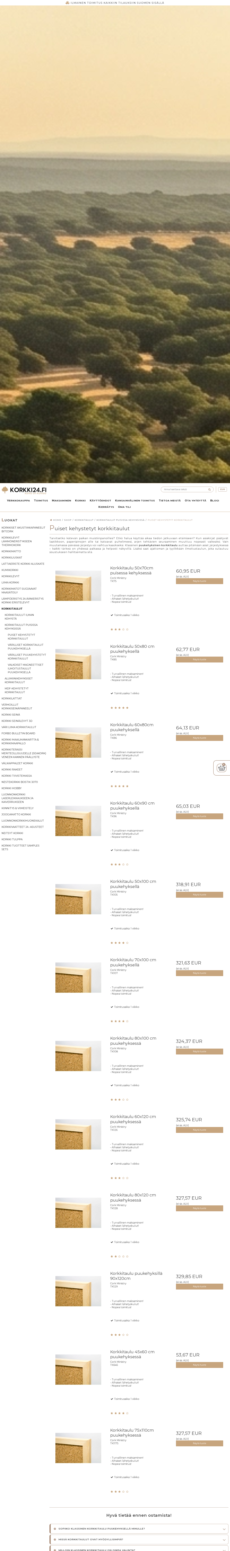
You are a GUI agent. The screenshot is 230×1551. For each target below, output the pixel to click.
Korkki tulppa (12, 839)
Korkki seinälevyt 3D (17, 720)
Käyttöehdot (100, 500)
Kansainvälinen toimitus (135, 500)
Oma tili (124, 506)
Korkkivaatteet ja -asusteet (23, 826)
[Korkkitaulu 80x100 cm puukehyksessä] (78, 1061)
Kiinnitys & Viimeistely (17, 808)
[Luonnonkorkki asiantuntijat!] (57, 490)
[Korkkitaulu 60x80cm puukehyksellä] (78, 748)
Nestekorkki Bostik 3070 (20, 782)
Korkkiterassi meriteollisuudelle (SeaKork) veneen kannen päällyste (24, 753)
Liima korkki (10, 582)
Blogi (214, 500)
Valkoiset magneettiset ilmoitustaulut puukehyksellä (25, 668)
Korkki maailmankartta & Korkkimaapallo (20, 741)
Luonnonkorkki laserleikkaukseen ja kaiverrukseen (17, 798)
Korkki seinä (11, 714)
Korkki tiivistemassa (17, 775)
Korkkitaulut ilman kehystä (19, 616)
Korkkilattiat (12, 698)
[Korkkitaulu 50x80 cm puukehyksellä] (78, 670)
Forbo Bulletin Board (18, 733)
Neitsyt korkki (12, 833)
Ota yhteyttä (195, 500)
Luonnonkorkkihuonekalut (23, 820)
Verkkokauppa (18, 500)
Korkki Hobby (11, 788)
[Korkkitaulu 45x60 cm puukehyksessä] (78, 1375)
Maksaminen (61, 500)
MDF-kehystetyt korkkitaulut (17, 690)
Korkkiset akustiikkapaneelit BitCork (23, 529)
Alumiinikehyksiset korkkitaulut (19, 680)
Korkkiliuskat (12, 557)
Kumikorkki (10, 570)
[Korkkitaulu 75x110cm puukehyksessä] (78, 1453)
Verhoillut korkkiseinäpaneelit (17, 706)
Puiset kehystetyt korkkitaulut (21, 636)
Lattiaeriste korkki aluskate (23, 563)
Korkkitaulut (12, 608)
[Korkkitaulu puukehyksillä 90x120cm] (78, 1297)
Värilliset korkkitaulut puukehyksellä (25, 646)
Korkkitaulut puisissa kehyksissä (21, 626)
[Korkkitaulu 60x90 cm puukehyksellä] (78, 826)
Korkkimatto (11, 551)
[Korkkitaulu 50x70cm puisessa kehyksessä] (78, 591)
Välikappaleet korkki (17, 763)
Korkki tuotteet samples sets (20, 847)
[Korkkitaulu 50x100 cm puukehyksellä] (78, 905)
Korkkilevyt (11, 576)
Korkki (80, 500)
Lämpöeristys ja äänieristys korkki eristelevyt (23, 600)
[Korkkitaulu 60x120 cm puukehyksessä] (78, 1140)
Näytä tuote (199, 581)
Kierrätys (106, 506)
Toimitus (41, 500)
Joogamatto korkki (16, 814)
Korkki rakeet (12, 769)
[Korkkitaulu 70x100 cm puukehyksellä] (78, 983)
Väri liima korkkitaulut (19, 727)
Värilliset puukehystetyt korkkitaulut (27, 656)
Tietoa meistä (170, 500)
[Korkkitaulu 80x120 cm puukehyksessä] (78, 1218)
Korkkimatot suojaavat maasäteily (19, 590)
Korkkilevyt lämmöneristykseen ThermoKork (17, 541)
